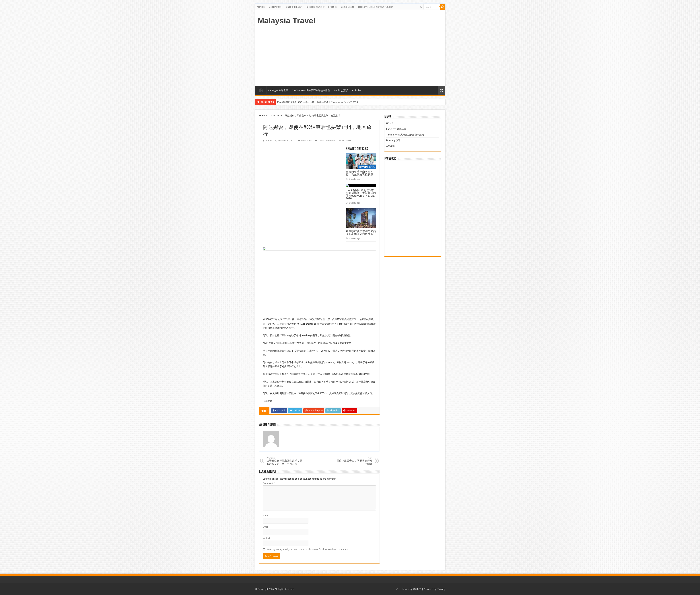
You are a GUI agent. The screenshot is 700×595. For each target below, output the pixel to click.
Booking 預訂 (275, 7)
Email (265, 526)
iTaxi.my (441, 589)
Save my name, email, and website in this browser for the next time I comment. (307, 549)
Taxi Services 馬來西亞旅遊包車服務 (375, 7)
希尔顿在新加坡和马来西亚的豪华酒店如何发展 (302, 102)
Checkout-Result (294, 7)
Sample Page (347, 7)
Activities (261, 7)
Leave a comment (327, 140)
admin (269, 140)
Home (264, 115)
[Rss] (420, 7)
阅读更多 (267, 401)
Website (267, 538)
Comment (269, 483)
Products (332, 7)
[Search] (442, 7)
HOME (261, 90)
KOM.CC (417, 589)
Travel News (276, 115)
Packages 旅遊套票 (315, 7)
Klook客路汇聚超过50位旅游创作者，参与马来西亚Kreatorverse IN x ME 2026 (361, 194)
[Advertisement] (350, 55)
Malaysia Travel (286, 20)
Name (266, 515)
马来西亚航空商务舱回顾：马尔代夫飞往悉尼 (359, 173)
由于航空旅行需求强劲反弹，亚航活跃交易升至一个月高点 (284, 461)
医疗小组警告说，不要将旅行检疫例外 (354, 461)
